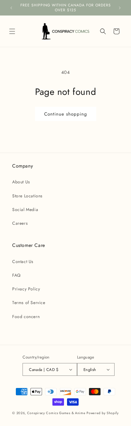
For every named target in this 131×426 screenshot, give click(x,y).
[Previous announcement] (11, 8)
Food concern (26, 316)
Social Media (25, 209)
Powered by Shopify (103, 412)
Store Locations (27, 196)
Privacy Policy (26, 289)
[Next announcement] (119, 8)
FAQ (16, 275)
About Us (21, 182)
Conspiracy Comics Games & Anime (56, 412)
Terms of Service (28, 303)
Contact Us (23, 261)
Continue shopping (65, 114)
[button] (12, 31)
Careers (20, 223)
